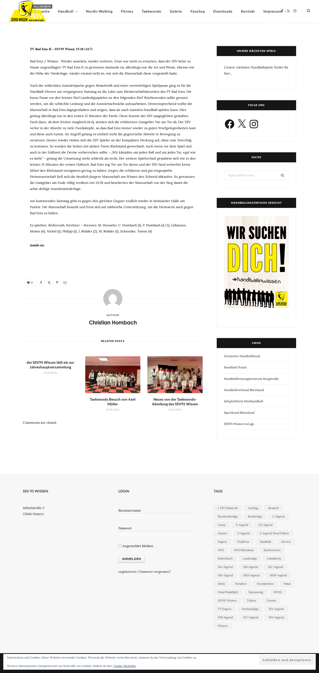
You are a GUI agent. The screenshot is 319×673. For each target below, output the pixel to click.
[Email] (285, 23)
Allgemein (42, 6)
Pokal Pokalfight (228, 592)
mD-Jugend (225, 575)
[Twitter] (271, 23)
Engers (222, 541)
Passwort (125, 528)
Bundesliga (255, 516)
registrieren (127, 572)
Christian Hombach (50, 24)
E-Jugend (243, 533)
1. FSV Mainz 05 (228, 508)
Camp (221, 525)
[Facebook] (265, 23)
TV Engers (224, 609)
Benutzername (129, 510)
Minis (221, 583)
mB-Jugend (250, 567)
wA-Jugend (276, 609)
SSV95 (277, 592)
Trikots (251, 600)
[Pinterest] (278, 23)
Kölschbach (225, 558)
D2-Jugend (266, 525)
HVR (221, 550)
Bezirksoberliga (228, 516)
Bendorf (273, 508)
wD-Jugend (276, 617)
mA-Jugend (225, 567)
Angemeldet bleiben (137, 546)
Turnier (271, 600)
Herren (286, 541)
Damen (222, 533)
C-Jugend (278, 516)
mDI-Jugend (251, 575)
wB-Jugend (225, 617)
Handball (265, 541)
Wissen (222, 625)
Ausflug (253, 508)
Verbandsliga (250, 609)
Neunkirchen (265, 583)
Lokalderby (274, 558)
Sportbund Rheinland (239, 413)
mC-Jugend (275, 567)
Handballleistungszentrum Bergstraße (251, 379)
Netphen (241, 583)
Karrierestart (272, 550)
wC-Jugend (250, 617)
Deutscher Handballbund (242, 356)
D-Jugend (242, 525)
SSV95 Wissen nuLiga (239, 424)
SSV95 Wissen (227, 600)
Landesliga (250, 558)
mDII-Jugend (278, 575)
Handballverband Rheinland (244, 390)
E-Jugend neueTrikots (274, 533)
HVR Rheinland (243, 550)
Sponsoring (255, 592)
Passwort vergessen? (155, 572)
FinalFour (243, 541)
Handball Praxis (235, 367)
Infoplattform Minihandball (243, 401)
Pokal (287, 583)
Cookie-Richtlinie (124, 666)
